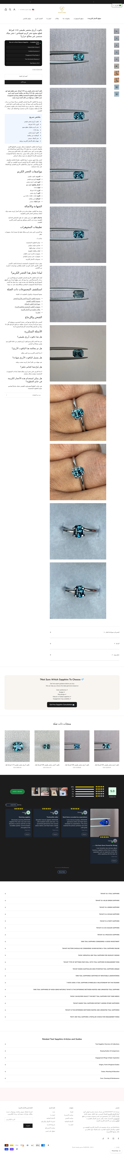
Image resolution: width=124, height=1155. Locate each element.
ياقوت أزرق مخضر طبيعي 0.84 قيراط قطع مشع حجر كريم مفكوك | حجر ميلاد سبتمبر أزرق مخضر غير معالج (77, 765)
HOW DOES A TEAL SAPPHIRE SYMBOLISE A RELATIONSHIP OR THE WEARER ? (93, 983)
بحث (53, 1112)
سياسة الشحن (69, 1118)
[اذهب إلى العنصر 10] (116, 94)
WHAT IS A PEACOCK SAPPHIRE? (108, 935)
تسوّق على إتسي (50, 1131)
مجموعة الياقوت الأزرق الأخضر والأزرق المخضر (26, 298)
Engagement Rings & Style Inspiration (107, 1058)
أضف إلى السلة (23, 76)
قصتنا (71, 1112)
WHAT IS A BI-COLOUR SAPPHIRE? (107, 928)
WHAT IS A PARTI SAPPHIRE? (109, 921)
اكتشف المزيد (39, 18)
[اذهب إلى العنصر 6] (116, 66)
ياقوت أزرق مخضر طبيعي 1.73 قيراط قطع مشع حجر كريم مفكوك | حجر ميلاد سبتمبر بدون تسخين (17, 765)
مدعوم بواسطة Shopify (77, 1147)
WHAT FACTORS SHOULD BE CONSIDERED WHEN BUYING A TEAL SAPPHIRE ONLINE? (90, 948)
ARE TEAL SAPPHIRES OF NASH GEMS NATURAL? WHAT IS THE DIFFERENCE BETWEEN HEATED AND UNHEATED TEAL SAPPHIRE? (76, 989)
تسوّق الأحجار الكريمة (95, 18)
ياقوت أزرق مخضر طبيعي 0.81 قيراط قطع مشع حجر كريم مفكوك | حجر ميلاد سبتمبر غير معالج (107, 765)
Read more (114, 856)
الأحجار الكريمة (112, 1114)
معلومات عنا (66, 18)
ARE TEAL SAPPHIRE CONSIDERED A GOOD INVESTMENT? (100, 941)
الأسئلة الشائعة (69, 1121)
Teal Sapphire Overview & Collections (107, 1044)
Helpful (114, 860)
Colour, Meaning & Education (110, 1071)
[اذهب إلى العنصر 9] (116, 87)
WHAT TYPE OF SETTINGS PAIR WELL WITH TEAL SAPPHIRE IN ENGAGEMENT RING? (91, 962)
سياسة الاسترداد (68, 1115)
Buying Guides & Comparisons (109, 1051)
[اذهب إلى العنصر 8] (116, 80)
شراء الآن (23, 82)
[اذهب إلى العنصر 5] (116, 59)
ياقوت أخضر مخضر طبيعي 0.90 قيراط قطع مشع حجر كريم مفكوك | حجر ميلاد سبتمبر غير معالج (47, 765)
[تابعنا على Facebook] (118, 1138)
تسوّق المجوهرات (79, 18)
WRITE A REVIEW (17, 791)
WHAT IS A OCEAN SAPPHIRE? (109, 914)
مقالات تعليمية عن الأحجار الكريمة (30, 310)
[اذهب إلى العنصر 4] (116, 52)
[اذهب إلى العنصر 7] (116, 73)
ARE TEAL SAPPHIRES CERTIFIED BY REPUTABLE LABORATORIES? (97, 976)
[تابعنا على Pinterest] (108, 1138)
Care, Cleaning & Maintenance (109, 1078)
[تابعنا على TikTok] (103, 1138)
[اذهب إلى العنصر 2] (116, 38)
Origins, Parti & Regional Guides (109, 1065)
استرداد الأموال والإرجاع (48, 1121)
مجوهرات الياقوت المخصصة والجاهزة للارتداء (27, 307)
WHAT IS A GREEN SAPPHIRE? (109, 907)
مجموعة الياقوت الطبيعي (33, 301)
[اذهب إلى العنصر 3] (116, 45)
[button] (63, 791)
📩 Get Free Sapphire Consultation (62, 705)
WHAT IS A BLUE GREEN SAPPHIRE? (107, 900)
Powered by (62, 867)
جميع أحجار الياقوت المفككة (32, 304)
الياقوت (117, 1121)
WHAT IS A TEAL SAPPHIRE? (109, 894)
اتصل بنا (49, 18)
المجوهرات (116, 1118)
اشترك (28, 1126)
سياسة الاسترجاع (50, 1128)
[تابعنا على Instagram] (113, 1138)
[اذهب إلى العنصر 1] (116, 31)
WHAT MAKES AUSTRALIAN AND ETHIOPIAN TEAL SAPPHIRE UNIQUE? (96, 969)
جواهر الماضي (27, 18)
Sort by (19, 805)
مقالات (57, 18)
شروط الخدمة (51, 1125)
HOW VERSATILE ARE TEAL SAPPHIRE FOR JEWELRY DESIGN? (98, 955)
